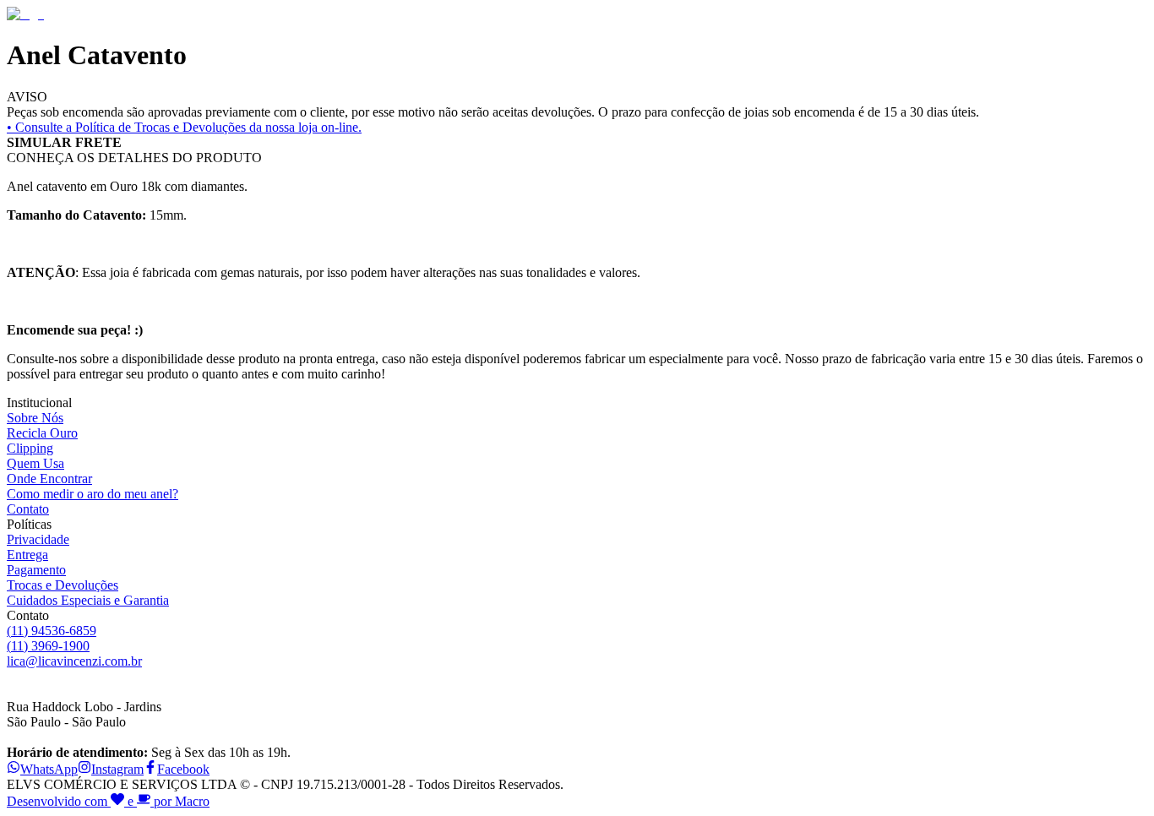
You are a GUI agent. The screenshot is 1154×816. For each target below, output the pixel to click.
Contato (28, 509)
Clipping (30, 448)
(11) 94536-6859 (51, 630)
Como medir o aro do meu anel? (92, 494)
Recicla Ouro (42, 433)
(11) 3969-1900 (48, 646)
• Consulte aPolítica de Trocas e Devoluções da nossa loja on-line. (184, 127)
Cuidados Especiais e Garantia (88, 600)
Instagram (117, 769)
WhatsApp (49, 769)
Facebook (183, 769)
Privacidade (38, 539)
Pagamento (36, 570)
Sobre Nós (35, 418)
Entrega (27, 554)
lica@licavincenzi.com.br (74, 661)
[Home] (25, 14)
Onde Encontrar (49, 478)
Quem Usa (35, 463)
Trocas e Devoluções (62, 585)
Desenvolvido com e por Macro (108, 801)
